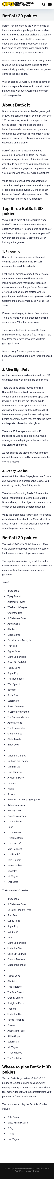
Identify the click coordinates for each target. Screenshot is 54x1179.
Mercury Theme (32, 1171)
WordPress (19, 1171)
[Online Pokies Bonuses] (18, 3)
